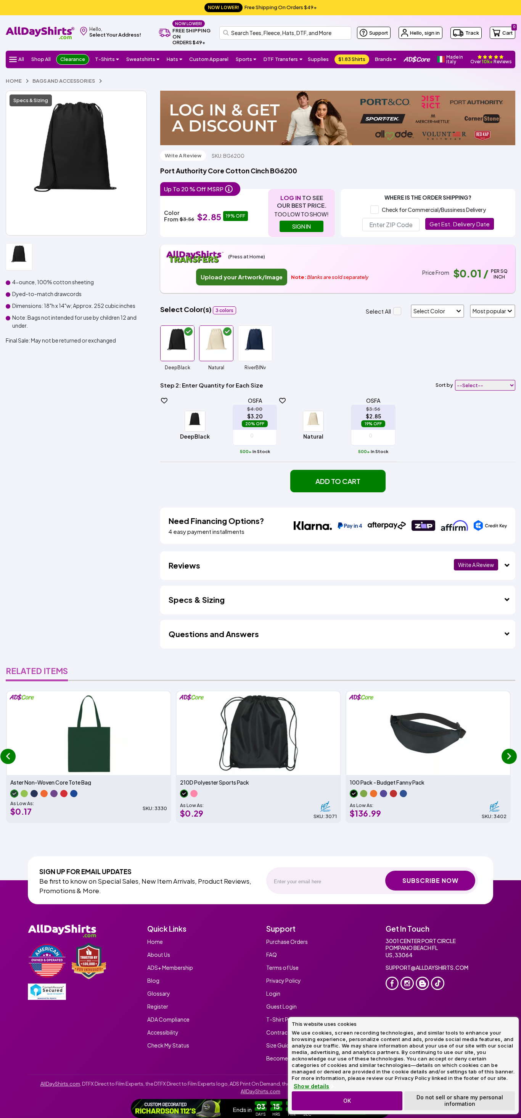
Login (273, 993)
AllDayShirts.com (60, 1084)
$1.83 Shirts (351, 59)
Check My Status (168, 1045)
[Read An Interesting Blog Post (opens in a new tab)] (422, 983)
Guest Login (281, 1006)
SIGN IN (301, 226)
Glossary (158, 993)
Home (155, 941)
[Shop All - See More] (176, 1108)
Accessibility (162, 1032)
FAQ (271, 954)
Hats (172, 59)
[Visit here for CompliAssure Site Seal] (47, 991)
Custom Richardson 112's (274, 1108)
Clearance (72, 59)
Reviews (184, 565)
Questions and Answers (214, 634)
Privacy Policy (283, 980)
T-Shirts (105, 59)
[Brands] (395, 59)
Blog (153, 980)
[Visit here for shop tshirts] (118, 59)
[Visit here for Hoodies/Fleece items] (158, 59)
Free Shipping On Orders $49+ (262, 7)
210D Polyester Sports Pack (214, 782)
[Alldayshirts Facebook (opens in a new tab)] (392, 983)
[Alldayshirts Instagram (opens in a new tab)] (407, 983)
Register (157, 1006)
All (21, 59)
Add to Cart (337, 481)
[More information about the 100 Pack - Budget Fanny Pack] (428, 733)
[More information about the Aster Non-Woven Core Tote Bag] (88, 733)
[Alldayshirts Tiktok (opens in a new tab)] (437, 983)
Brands (383, 59)
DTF (281, 59)
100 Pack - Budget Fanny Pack (387, 782)
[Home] (40, 32)
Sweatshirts (140, 59)
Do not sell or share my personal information (459, 1100)
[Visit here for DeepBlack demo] (76, 163)
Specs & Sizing (30, 100)
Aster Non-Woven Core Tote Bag (50, 782)
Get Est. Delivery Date (459, 223)
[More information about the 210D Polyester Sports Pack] (258, 733)
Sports (244, 59)
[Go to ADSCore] (417, 59)
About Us (158, 954)
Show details (311, 1086)
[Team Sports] (255, 59)
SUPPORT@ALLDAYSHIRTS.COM (427, 967)
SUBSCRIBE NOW (430, 880)
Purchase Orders (287, 941)
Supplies (318, 59)
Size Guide (279, 1045)
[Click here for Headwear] (181, 59)
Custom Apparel (208, 59)
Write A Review (183, 155)
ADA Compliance (168, 1019)
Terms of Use (282, 967)
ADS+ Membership (170, 967)
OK (347, 1100)
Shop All (41, 59)
